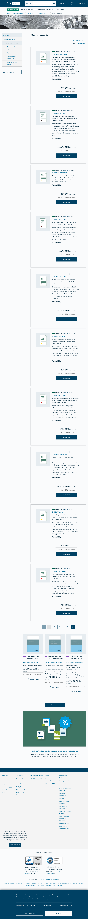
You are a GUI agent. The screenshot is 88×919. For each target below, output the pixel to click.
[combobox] (44, 3)
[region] (44, 902)
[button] (72, 3)
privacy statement (32, 899)
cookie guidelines (48, 899)
